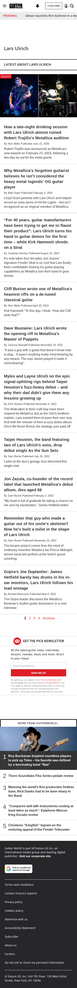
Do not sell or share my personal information (34, 962)
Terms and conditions (19, 884)
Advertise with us (16, 919)
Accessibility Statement (20, 928)
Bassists (5, 76)
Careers (10, 954)
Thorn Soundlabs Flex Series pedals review (40, 775)
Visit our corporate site (35, 856)
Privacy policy (14, 902)
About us (11, 945)
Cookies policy (14, 910)
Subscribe (53, 5)
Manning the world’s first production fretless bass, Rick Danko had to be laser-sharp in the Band (41, 791)
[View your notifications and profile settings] (37, 6)
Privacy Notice (53, 682)
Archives (49, 618)
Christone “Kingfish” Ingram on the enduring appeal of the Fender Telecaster (39, 827)
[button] (5, 6)
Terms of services (49, 679)
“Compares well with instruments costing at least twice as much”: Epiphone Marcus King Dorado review (40, 810)
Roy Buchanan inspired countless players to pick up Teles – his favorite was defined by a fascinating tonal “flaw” (39, 760)
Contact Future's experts (21, 893)
